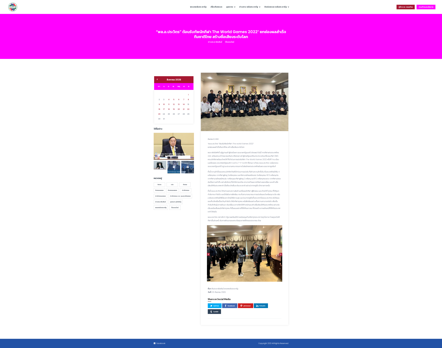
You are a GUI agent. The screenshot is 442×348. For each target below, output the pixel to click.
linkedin (262, 306)
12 (174, 104)
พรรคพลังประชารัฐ (198, 7)
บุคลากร (229, 7)
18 (169, 109)
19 (174, 109)
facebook (231, 306)
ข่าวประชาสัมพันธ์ (215, 42)
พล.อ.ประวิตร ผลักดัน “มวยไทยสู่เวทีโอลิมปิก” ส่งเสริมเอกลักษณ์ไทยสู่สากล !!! (173, 155)
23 (159, 114)
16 (159, 109)
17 (164, 109)
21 (184, 109)
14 (184, 104)
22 (188, 109)
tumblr (215, 312)
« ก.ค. (157, 80)
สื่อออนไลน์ (229, 42)
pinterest (247, 306)
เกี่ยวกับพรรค (216, 7)
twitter (216, 306)
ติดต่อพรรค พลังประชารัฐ (275, 7)
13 (179, 104)
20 (179, 109)
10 (164, 104)
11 (168, 104)
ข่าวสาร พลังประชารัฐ (248, 7)
